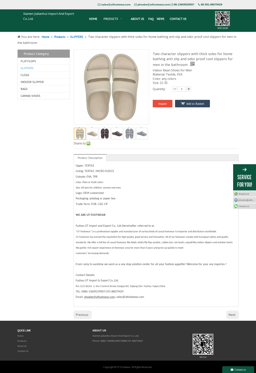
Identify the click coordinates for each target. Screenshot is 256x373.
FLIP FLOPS (28, 61)
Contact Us (22, 351)
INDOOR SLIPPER (32, 82)
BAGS (24, 89)
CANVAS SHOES (30, 96)
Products (21, 340)
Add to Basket (195, 103)
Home (20, 335)
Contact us (243, 206)
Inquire (162, 103)
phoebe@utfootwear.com (154, 4)
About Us (22, 346)
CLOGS (25, 75)
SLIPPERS (27, 68)
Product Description (90, 158)
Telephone (243, 193)
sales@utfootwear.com (115, 4)
